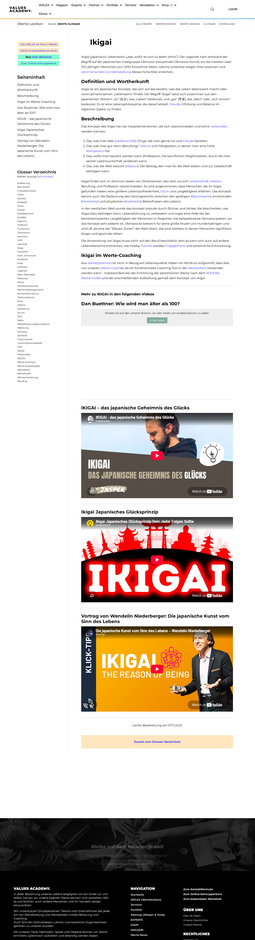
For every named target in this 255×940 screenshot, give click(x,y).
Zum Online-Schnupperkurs (38, 63)
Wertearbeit (197, 268)
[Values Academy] (20, 9)
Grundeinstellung (118, 72)
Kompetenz (95, 151)
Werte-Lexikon (30, 24)
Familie (146, 246)
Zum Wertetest (42, 56)
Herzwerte (90, 201)
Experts (76, 5)
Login (233, 9)
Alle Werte (144, 23)
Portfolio (112, 5)
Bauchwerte (201, 196)
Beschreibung (27, 96)
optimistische (91, 72)
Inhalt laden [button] (157, 320)
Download (227, 23)
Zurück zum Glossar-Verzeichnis (157, 742)
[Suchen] (212, 9)
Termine (130, 5)
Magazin (62, 5)
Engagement (175, 246)
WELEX (44, 5)
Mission (132, 166)
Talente (145, 146)
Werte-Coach (111, 268)
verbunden (219, 126)
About (43, 13)
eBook (53, 44)
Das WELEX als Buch (33, 44)
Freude (174, 104)
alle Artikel (45, 176)
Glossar (209, 23)
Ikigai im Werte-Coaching (36, 102)
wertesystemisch (100, 263)
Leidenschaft (125, 141)
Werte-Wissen (190, 23)
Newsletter (147, 5)
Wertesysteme (166, 23)
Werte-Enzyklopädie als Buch (38, 50)
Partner (94, 5)
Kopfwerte (133, 201)
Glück (164, 191)
